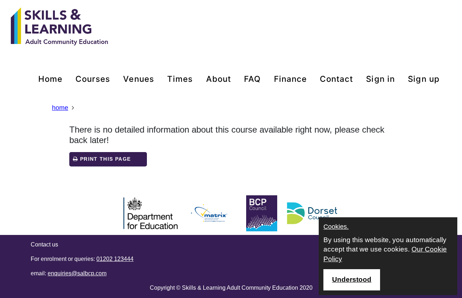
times (180, 79)
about (218, 79)
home (50, 79)
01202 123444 (115, 259)
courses (92, 79)
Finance (290, 79)
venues (138, 79)
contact (336, 79)
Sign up (424, 79)
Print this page (104, 159)
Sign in (380, 79)
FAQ (252, 79)
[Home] (59, 27)
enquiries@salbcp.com (77, 273)
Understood (351, 279)
